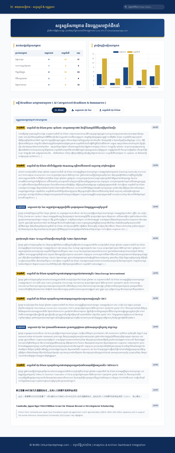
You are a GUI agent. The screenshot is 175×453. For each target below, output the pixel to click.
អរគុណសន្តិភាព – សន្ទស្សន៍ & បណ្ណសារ (34, 7)
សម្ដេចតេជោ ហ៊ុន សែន (83, 110)
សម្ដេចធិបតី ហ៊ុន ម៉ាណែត (111, 110)
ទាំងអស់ (61, 110)
